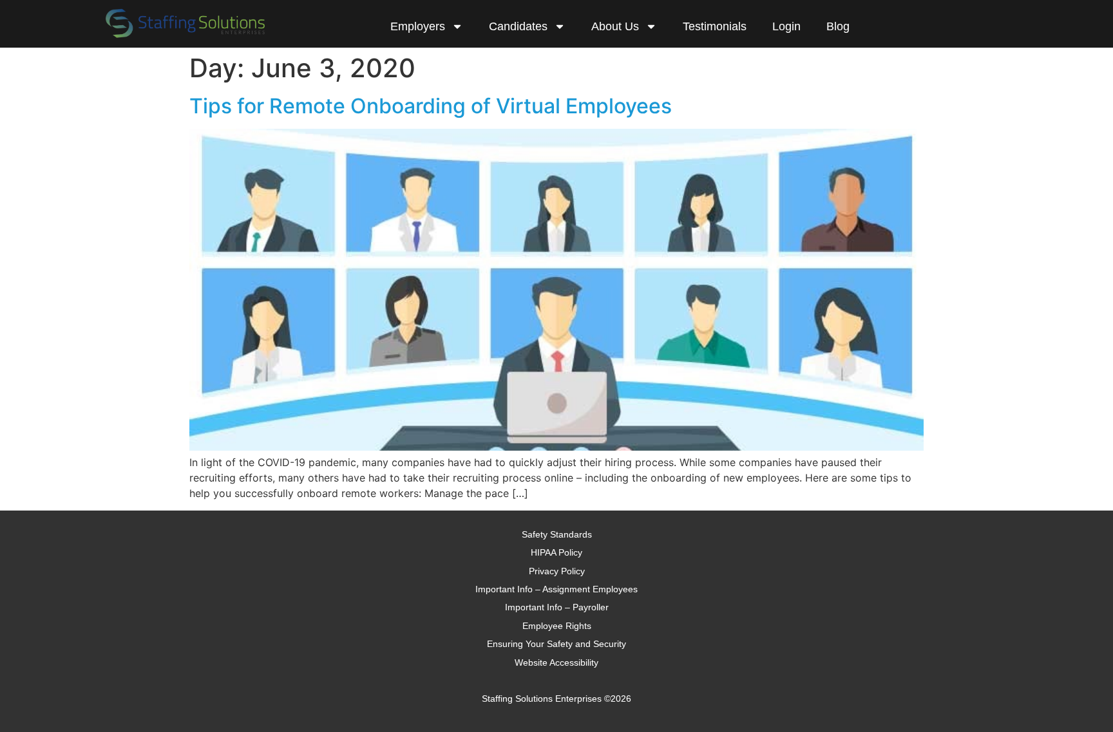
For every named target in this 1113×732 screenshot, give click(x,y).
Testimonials (715, 26)
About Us (615, 26)
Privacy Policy (557, 571)
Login (786, 26)
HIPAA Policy (556, 552)
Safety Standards (557, 534)
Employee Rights (556, 626)
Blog (838, 26)
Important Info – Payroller (557, 607)
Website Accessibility (556, 662)
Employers (417, 26)
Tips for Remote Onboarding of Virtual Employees (430, 105)
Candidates (518, 26)
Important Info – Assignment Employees (556, 589)
